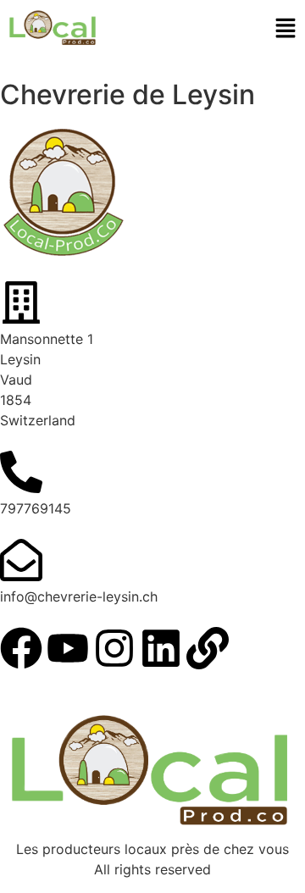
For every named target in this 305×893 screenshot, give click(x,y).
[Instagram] (114, 648)
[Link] (207, 648)
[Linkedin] (161, 648)
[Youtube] (68, 648)
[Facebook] (21, 648)
